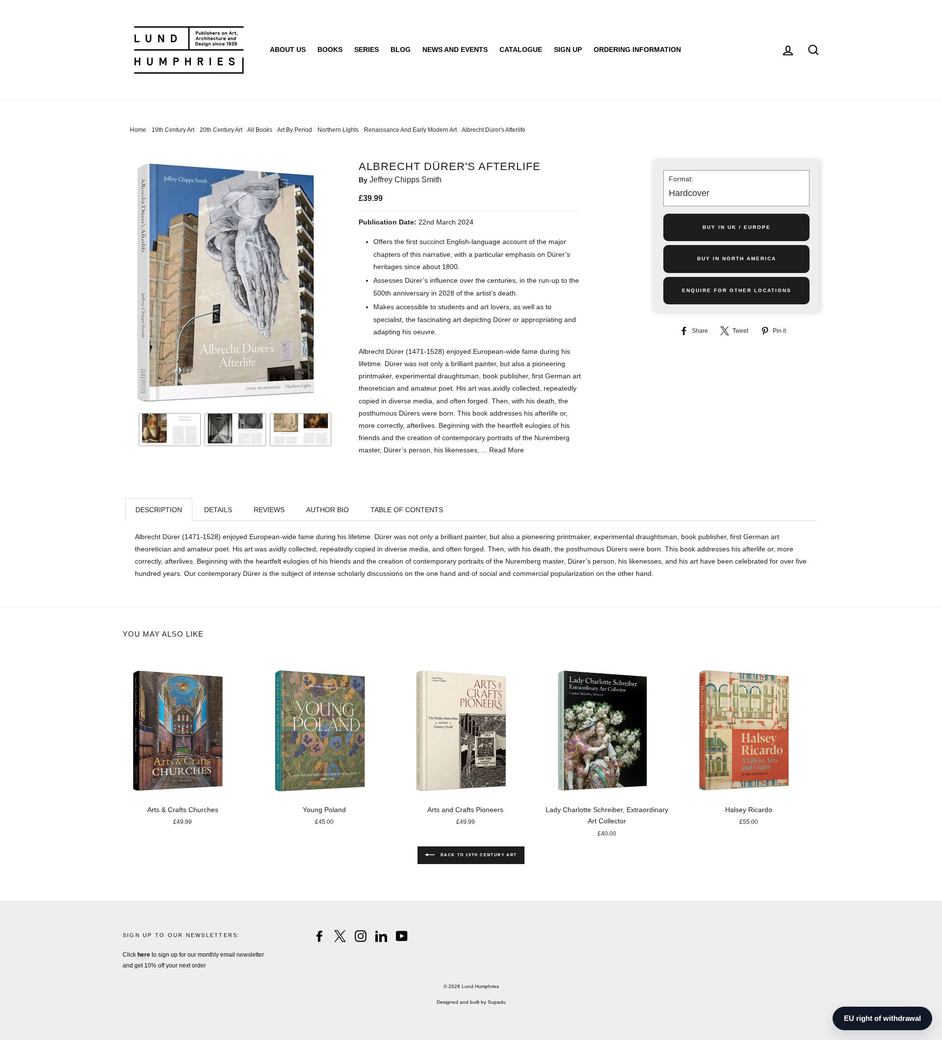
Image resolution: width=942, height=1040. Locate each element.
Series (366, 49)
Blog (401, 49)
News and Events (455, 49)
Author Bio (327, 510)
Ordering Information (637, 49)
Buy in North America (736, 258)
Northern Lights (338, 129)
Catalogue (520, 49)
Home (138, 129)
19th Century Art (173, 129)
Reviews (269, 510)
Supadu (497, 1002)
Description (158, 510)
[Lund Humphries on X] (340, 936)
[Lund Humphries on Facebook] (319, 936)
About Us (288, 49)
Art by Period (294, 129)
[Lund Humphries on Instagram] (360, 936)
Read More (506, 450)
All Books (259, 129)
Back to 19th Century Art (478, 855)
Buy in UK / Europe (737, 227)
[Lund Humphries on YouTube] (402, 936)
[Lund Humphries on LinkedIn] (381, 936)
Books (329, 49)
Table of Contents (406, 510)
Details (218, 510)
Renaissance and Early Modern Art (410, 129)
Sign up (568, 49)
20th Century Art (221, 129)
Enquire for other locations (736, 290)
